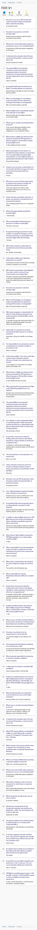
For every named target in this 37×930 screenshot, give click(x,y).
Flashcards (11, 2)
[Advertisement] (18, 905)
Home (4, 2)
